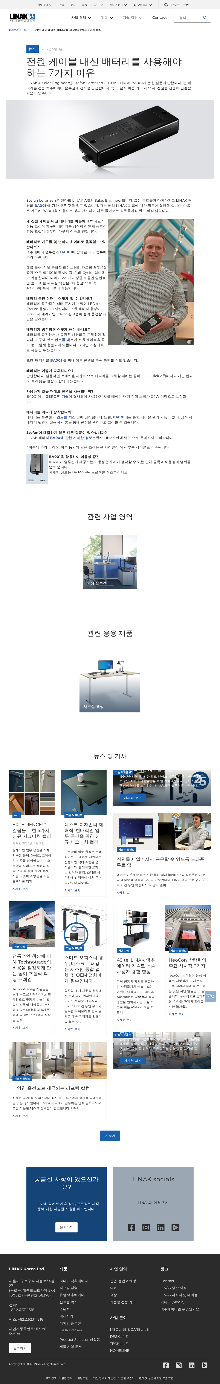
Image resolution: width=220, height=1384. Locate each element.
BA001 (40, 206)
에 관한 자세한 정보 (76, 438)
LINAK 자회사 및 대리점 (179, 1295)
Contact (167, 1281)
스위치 (65, 1309)
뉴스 (62, 4)
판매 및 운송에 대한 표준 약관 (156, 1378)
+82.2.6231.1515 (21, 1310)
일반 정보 (66, 1378)
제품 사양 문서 (71, 1347)
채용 (84, 4)
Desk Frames (71, 1330)
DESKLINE (119, 1337)
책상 (113, 1295)
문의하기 (66, 1227)
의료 (113, 1288)
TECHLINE (119, 1344)
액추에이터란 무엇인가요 (179, 1309)
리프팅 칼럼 (69, 1288)
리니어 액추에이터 (74, 1281)
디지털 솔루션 (70, 1323)
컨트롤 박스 (64, 340)
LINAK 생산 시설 (173, 1288)
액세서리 (66, 1316)
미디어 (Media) (172, 1302)
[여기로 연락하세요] (210, 996)
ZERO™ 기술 (57, 396)
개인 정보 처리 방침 (104, 1378)
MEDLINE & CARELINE (129, 1329)
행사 (73, 4)
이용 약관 (82, 1378)
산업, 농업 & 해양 (123, 1281)
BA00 (55, 438)
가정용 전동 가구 (123, 1302)
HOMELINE (119, 1351)
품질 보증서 (127, 1378)
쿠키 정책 (51, 1378)
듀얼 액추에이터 (72, 1295)
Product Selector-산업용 (80, 1340)
